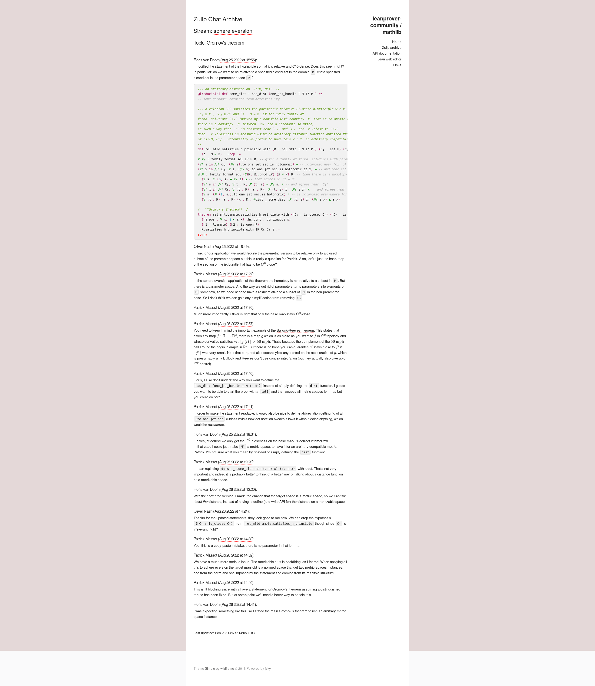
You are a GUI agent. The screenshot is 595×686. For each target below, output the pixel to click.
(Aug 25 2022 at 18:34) (238, 434)
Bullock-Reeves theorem (295, 330)
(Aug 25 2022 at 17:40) (235, 373)
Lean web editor (389, 58)
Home (396, 41)
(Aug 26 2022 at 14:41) (238, 604)
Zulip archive (391, 47)
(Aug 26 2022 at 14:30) (235, 538)
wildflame (227, 668)
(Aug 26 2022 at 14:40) (235, 582)
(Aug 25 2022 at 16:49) (230, 246)
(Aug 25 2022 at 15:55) (238, 60)
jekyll (268, 668)
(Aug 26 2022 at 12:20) (238, 489)
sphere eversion (233, 30)
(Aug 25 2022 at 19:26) (235, 462)
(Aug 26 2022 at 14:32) (235, 555)
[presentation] (263, 264)
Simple (210, 668)
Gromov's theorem (225, 42)
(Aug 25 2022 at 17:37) (235, 323)
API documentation (387, 53)
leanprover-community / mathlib (385, 25)
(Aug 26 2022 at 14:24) (230, 511)
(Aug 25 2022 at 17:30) (235, 307)
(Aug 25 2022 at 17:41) (235, 406)
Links (397, 64)
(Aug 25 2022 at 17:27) (235, 274)
